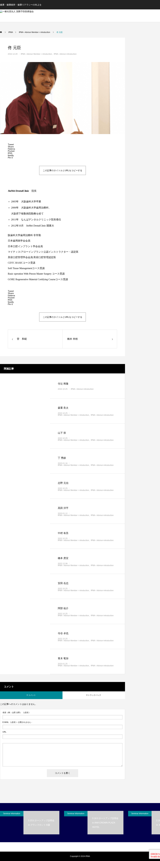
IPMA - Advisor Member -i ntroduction (36, 54)
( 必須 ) (15, 712)
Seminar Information (11, 813)
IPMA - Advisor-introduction (65, 54)
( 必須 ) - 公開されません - (17, 722)
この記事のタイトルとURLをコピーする (62, 170)
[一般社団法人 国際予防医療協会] (39, 15)
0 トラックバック (93, 695)
